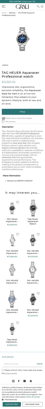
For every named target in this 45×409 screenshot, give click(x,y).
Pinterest (31, 381)
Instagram (13, 381)
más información (24, 118)
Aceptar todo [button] (11, 404)
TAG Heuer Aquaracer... (12, 220)
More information (12, 176)
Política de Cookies (33, 397)
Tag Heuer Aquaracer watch (33, 221)
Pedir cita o (11, 118)
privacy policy (11, 373)
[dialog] (22, 397)
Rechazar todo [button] (32, 404)
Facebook (18, 381)
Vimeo (24, 381)
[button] (22, 399)
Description (7, 127)
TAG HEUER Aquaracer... (12, 252)
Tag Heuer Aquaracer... (12, 340)
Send (39, 364)
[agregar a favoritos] (17, 202)
